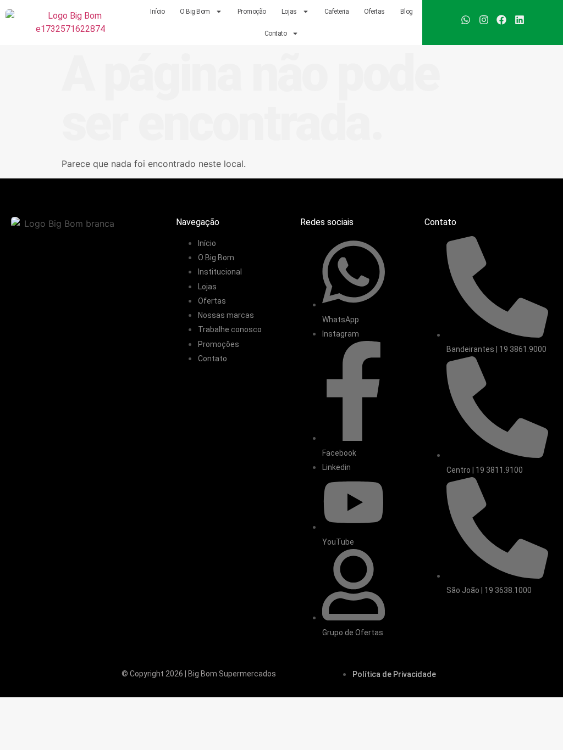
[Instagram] (484, 20)
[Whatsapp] (465, 20)
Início (157, 11)
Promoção (252, 11)
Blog (406, 11)
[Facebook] (501, 20)
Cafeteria (336, 11)
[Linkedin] (519, 20)
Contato (275, 33)
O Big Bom (195, 11)
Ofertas (374, 11)
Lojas (289, 11)
